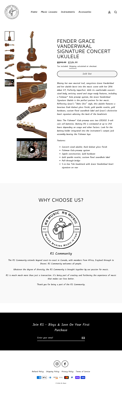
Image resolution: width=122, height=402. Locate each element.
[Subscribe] (83, 338)
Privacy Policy (67, 371)
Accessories (85, 12)
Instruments (68, 12)
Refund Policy (38, 371)
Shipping (73, 66)
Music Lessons (49, 12)
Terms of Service (83, 371)
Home (34, 12)
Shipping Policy (52, 371)
